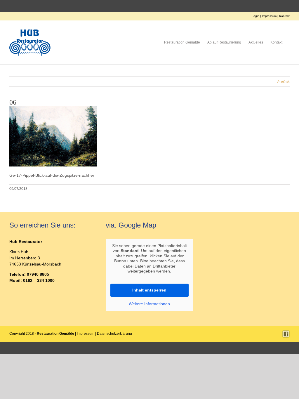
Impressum (269, 16)
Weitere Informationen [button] (149, 303)
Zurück (283, 81)
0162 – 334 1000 (39, 280)
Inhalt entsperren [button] (149, 290)
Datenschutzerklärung (114, 334)
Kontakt (284, 16)
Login (255, 16)
